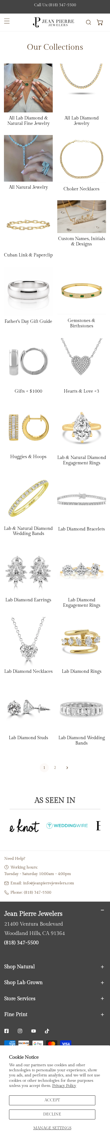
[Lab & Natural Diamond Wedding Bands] (28, 498)
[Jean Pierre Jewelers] (53, 22)
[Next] (65, 767)
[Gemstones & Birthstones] (81, 291)
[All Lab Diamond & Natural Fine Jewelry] (28, 88)
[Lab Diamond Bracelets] (81, 498)
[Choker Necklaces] (81, 159)
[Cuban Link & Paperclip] (28, 224)
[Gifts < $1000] (28, 362)
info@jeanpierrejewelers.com (48, 883)
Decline (52, 1114)
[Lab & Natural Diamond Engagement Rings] (81, 427)
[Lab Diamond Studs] (28, 707)
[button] (100, 22)
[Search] (88, 22)
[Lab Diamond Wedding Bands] (81, 707)
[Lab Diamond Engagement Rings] (81, 569)
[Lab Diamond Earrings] (28, 569)
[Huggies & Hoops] (28, 427)
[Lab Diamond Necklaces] (28, 641)
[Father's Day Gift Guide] (28, 291)
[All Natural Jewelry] (28, 158)
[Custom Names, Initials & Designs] (81, 216)
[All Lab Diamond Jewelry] (81, 88)
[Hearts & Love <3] (81, 362)
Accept (52, 1100)
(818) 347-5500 (37, 892)
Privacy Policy (64, 1085)
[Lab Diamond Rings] (81, 641)
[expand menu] (7, 21)
